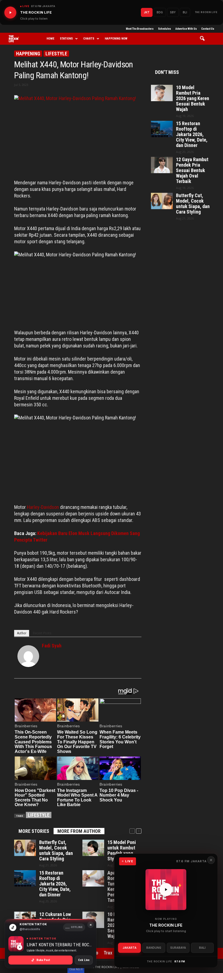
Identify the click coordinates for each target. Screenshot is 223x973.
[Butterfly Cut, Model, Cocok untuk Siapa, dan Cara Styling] (25, 848)
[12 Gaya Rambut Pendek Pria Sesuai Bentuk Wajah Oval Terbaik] (162, 165)
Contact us (207, 28)
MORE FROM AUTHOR (79, 831)
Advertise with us (186, 28)
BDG (160, 12)
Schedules (164, 28)
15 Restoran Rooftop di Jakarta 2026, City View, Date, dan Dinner (55, 883)
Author (21, 633)
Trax (108, 953)
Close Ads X (76, 969)
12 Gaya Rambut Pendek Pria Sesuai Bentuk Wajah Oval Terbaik (192, 170)
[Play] (10, 13)
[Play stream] (165, 889)
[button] (204, 39)
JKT (147, 12)
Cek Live (83, 960)
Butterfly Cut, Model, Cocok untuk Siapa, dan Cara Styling (56, 850)
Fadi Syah (51, 645)
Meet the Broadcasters (140, 28)
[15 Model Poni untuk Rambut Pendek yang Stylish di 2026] (93, 848)
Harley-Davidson (43, 507)
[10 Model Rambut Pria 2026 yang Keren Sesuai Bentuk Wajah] (162, 93)
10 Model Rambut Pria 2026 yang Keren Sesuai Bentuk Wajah (192, 98)
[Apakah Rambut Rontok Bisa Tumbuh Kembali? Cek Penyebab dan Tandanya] (93, 878)
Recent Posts (42, 633)
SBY (173, 12)
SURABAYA (178, 947)
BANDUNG (153, 947)
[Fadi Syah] (28, 656)
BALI (202, 947)
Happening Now (116, 38)
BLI (185, 12)
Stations (66, 38)
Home (50, 38)
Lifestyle (56, 53)
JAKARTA (130, 947)
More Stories (33, 831)
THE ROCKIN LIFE (206, 12)
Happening (28, 53)
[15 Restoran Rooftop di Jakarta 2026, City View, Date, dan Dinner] (25, 878)
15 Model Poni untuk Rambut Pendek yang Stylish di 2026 (122, 850)
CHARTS (88, 38)
